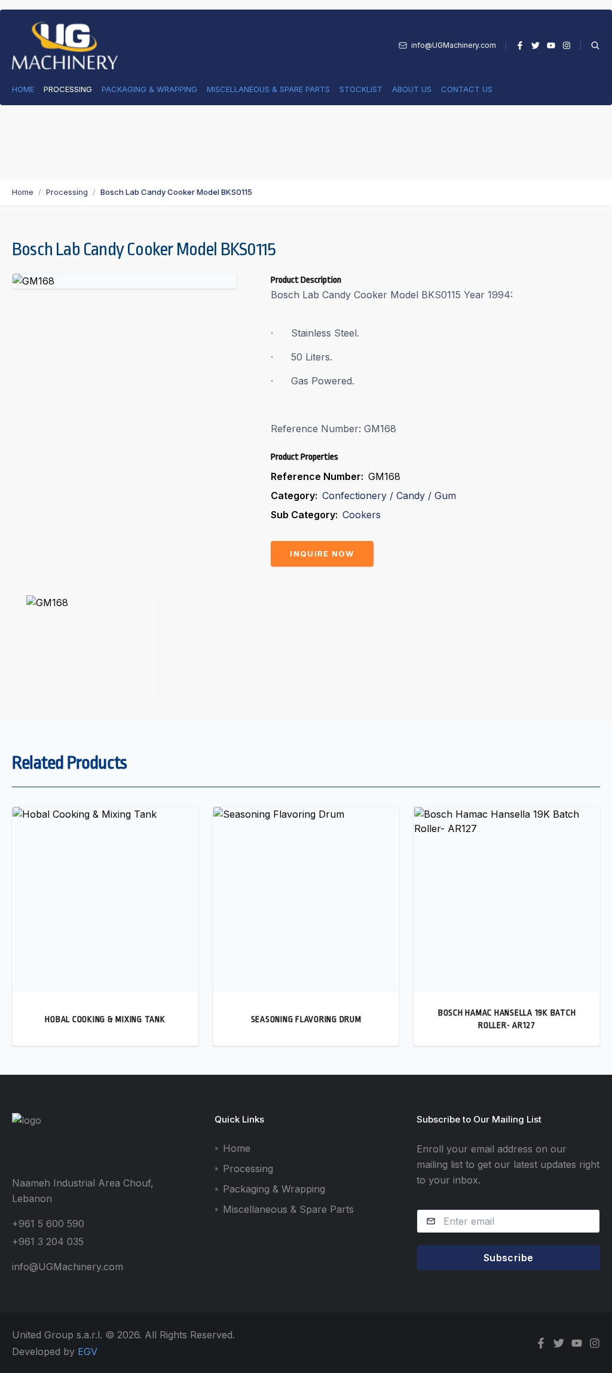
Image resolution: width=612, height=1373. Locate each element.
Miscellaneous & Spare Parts (268, 89)
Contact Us (466, 89)
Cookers (361, 515)
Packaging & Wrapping (149, 89)
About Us (412, 89)
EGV (87, 1351)
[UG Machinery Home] (65, 45)
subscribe (509, 1258)
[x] (535, 45)
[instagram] (566, 45)
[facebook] (520, 45)
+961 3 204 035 (48, 1241)
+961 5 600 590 (48, 1224)
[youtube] (551, 45)
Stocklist (360, 89)
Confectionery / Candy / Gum (389, 496)
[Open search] (590, 45)
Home (23, 89)
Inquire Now (322, 553)
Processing (68, 89)
